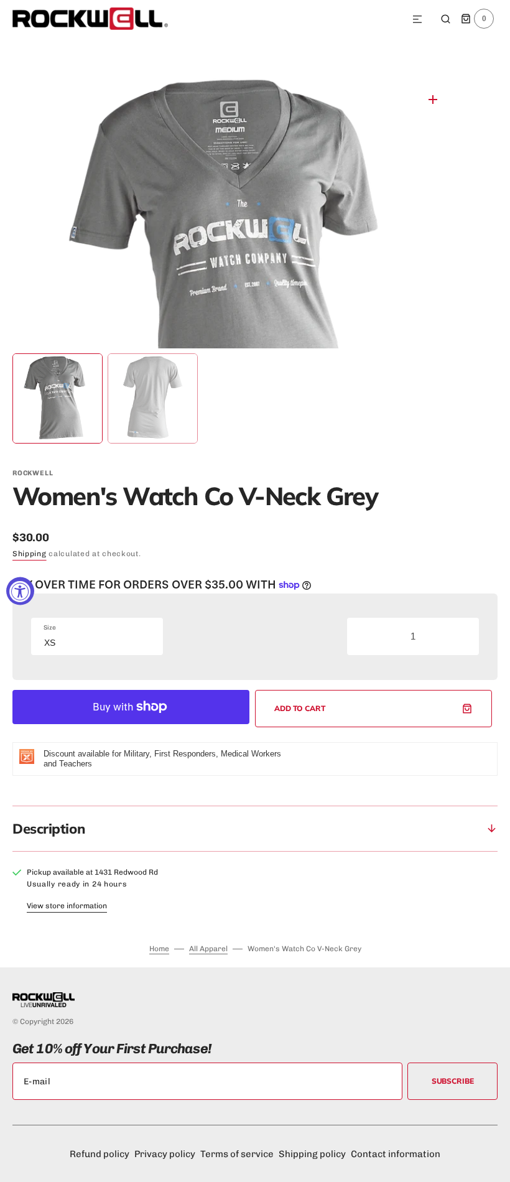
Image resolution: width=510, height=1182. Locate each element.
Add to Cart (300, 708)
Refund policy (99, 1154)
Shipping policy (312, 1154)
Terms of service (237, 1154)
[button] (417, 20)
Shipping (29, 553)
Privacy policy (164, 1154)
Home (159, 948)
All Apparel (208, 948)
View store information (67, 905)
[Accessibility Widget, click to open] (20, 591)
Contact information (395, 1154)
